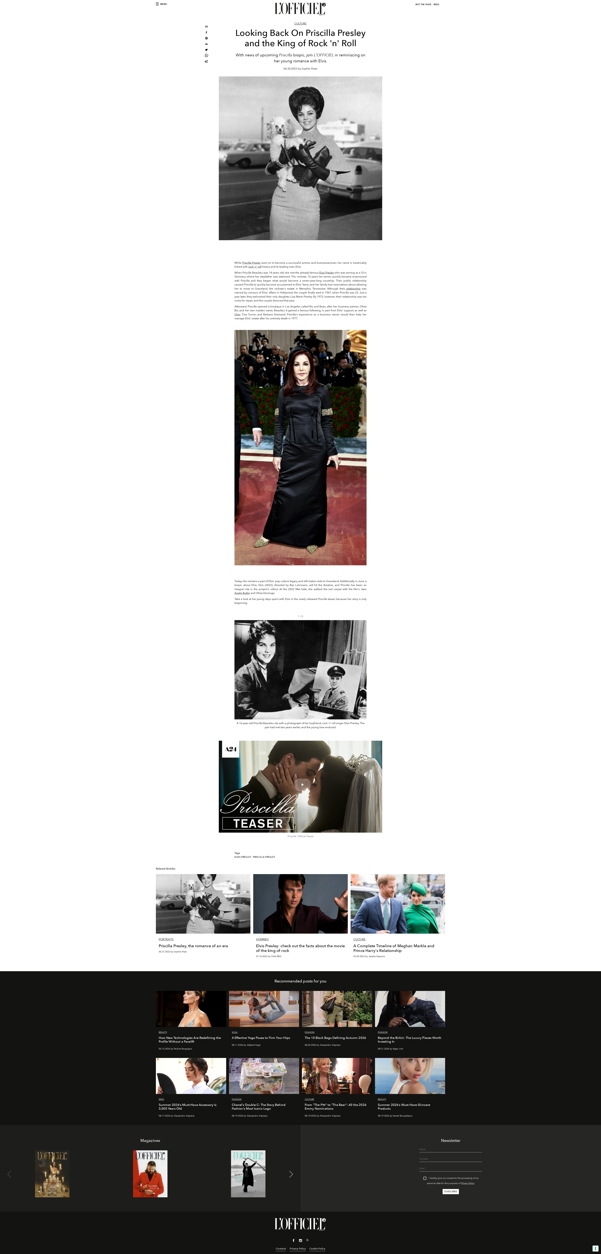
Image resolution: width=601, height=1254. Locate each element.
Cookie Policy (317, 1248)
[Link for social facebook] (293, 1241)
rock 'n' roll (254, 266)
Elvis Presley (326, 272)
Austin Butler (242, 593)
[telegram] (206, 62)
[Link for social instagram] (300, 1241)
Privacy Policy (468, 1183)
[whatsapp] (206, 56)
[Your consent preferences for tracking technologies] (595, 1248)
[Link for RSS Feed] (307, 1240)
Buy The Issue (423, 4)
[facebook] (206, 33)
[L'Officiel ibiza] (300, 9)
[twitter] (206, 50)
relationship (353, 288)
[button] (363, 675)
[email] (206, 27)
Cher (237, 314)
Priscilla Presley (251, 262)
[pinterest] (206, 38)
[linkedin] (206, 44)
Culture (300, 23)
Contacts (281, 1248)
